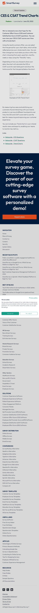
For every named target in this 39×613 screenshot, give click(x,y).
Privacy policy (33, 298)
